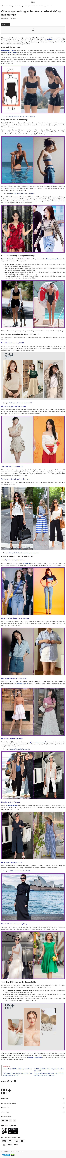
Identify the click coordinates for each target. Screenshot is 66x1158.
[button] (3, 24)
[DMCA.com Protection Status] (13, 1155)
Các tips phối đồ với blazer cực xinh (19, 749)
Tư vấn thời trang (41, 6)
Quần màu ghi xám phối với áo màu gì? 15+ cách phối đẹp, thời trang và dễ (17, 1074)
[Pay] (5, 1155)
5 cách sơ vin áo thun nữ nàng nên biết (20, 403)
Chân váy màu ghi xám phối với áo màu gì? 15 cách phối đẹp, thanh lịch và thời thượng (49, 1074)
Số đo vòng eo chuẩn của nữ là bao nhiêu (21, 194)
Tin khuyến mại (19, 6)
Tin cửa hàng (9, 6)
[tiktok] (14, 1120)
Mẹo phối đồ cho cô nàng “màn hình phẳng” (22, 116)
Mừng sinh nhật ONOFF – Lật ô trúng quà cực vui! (17, 1069)
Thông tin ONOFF (30, 6)
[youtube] (6, 1120)
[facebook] (3, 1120)
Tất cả (2, 6)
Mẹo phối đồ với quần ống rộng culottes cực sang (23, 553)
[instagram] (10, 1120)
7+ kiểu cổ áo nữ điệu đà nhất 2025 (19, 871)
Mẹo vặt (49, 6)
